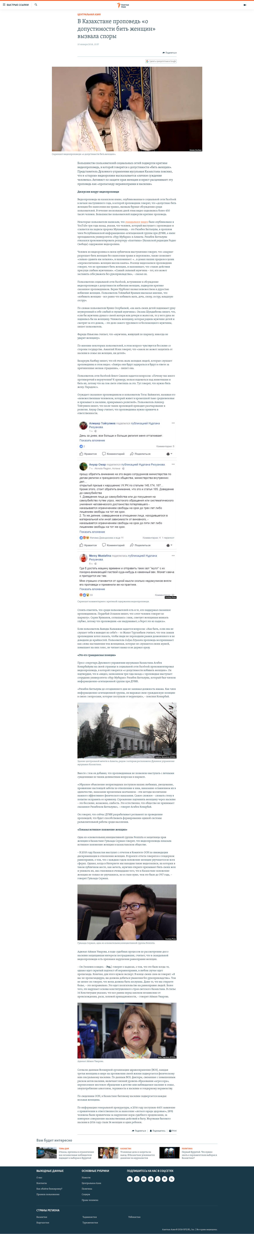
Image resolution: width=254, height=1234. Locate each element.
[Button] (169, 53)
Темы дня (64, 1149)
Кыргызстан (42, 1223)
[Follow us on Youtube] (130, 1179)
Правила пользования (47, 1195)
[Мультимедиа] (244, 5)
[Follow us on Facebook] (144, 1179)
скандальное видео (136, 222)
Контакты (41, 1183)
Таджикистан (89, 1217)
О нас (39, 1178)
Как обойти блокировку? (49, 1189)
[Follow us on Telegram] (150, 1179)
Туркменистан (90, 1223)
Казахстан (125, 1149)
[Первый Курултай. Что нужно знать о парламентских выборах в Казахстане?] (169, 1152)
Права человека (90, 1200)
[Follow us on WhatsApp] (158, 1179)
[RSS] (171, 1179)
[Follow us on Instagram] (136, 1179)
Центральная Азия (89, 14)
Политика (187, 1149)
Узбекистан (134, 1217)
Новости (86, 1178)
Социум (86, 1195)
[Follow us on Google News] (164, 1179)
